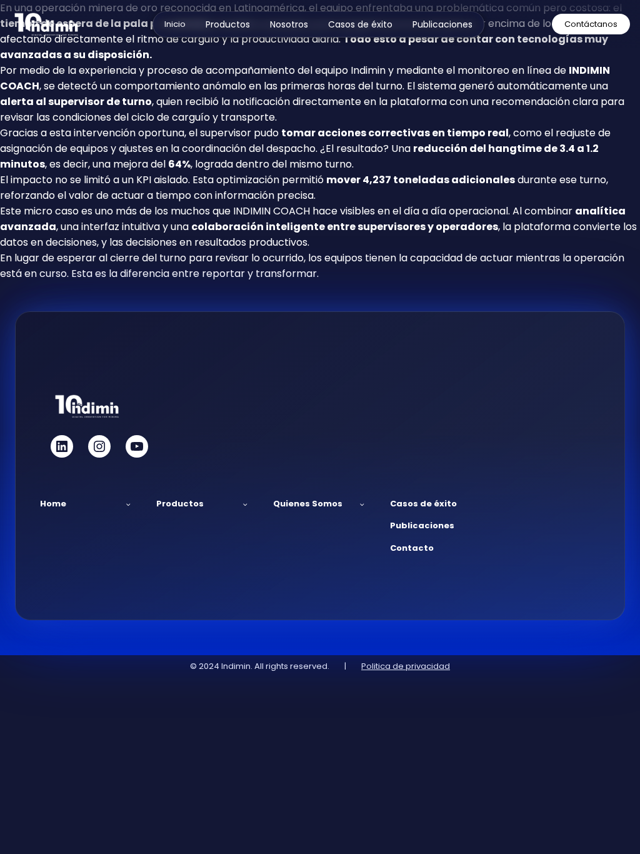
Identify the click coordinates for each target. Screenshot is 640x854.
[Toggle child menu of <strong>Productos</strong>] (245, 504)
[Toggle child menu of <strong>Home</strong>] (128, 504)
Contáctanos (591, 24)
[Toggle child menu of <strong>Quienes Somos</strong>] (362, 504)
